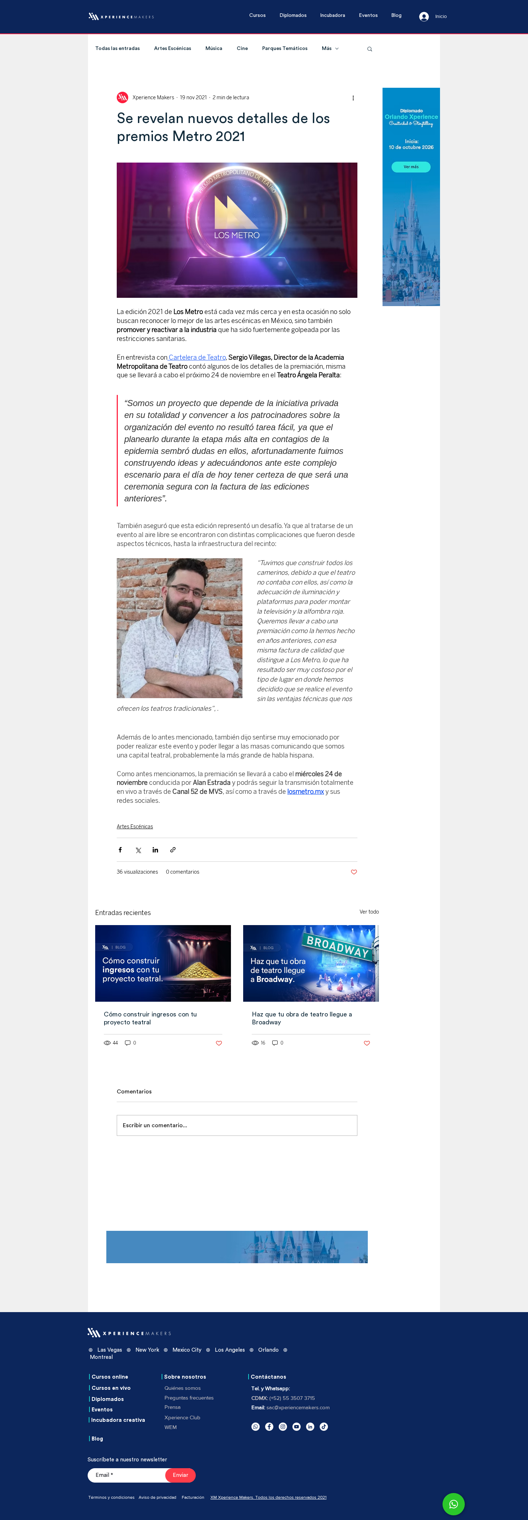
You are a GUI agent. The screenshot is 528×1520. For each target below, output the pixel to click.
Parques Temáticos (284, 48)
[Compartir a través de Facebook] (120, 849)
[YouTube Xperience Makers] (296, 1427)
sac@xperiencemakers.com (298, 1407)
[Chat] (454, 1504)
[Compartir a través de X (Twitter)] (137, 849)
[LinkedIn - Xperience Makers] (310, 1427)
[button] (261, 15)
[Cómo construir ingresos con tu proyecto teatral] (163, 963)
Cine (242, 48)
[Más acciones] (353, 97)
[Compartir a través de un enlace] (173, 849)
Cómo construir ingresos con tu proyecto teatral (150, 1018)
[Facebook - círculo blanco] (269, 1427)
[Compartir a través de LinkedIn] (155, 849)
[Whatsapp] (255, 1427)
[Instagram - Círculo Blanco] (283, 1427)
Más (327, 48)
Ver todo (369, 912)
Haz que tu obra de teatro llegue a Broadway (302, 1018)
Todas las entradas (117, 48)
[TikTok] (324, 1427)
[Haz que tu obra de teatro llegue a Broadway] (311, 963)
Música (213, 48)
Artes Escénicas (172, 48)
